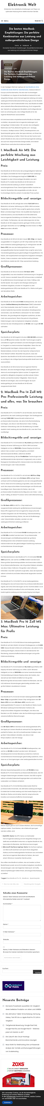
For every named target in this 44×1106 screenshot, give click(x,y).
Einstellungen (11, 1097)
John (15, 68)
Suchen (5, 968)
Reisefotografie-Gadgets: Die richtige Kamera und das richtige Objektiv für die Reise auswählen (33, 884)
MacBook (25, 878)
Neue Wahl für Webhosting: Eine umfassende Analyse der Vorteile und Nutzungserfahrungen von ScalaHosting (23, 1048)
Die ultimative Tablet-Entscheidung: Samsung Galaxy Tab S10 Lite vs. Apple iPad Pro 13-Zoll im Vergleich (23, 1017)
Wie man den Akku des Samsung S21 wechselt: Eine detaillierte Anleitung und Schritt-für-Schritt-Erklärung (12, 884)
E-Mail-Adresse (9, 932)
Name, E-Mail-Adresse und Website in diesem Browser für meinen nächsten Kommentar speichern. (21, 951)
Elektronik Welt (22, 5)
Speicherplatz (35, 878)
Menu (6, 21)
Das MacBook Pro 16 (14, 878)
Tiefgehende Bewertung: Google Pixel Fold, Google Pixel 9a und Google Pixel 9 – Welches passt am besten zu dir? (22, 1028)
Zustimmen (7, 1102)
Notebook (8, 65)
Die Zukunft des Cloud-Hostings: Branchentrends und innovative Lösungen (21, 1038)
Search (38, 21)
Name (5, 924)
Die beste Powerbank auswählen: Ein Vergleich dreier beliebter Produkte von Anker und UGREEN (23, 1007)
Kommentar (7, 904)
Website (6, 939)
